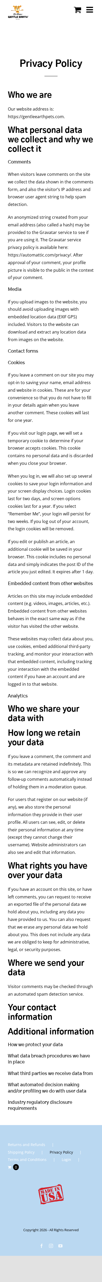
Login (66, 1159)
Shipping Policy (21, 1152)
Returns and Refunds (26, 1144)
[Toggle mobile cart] (77, 10)
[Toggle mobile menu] (90, 10)
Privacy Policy (61, 1152)
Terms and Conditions (27, 1159)
